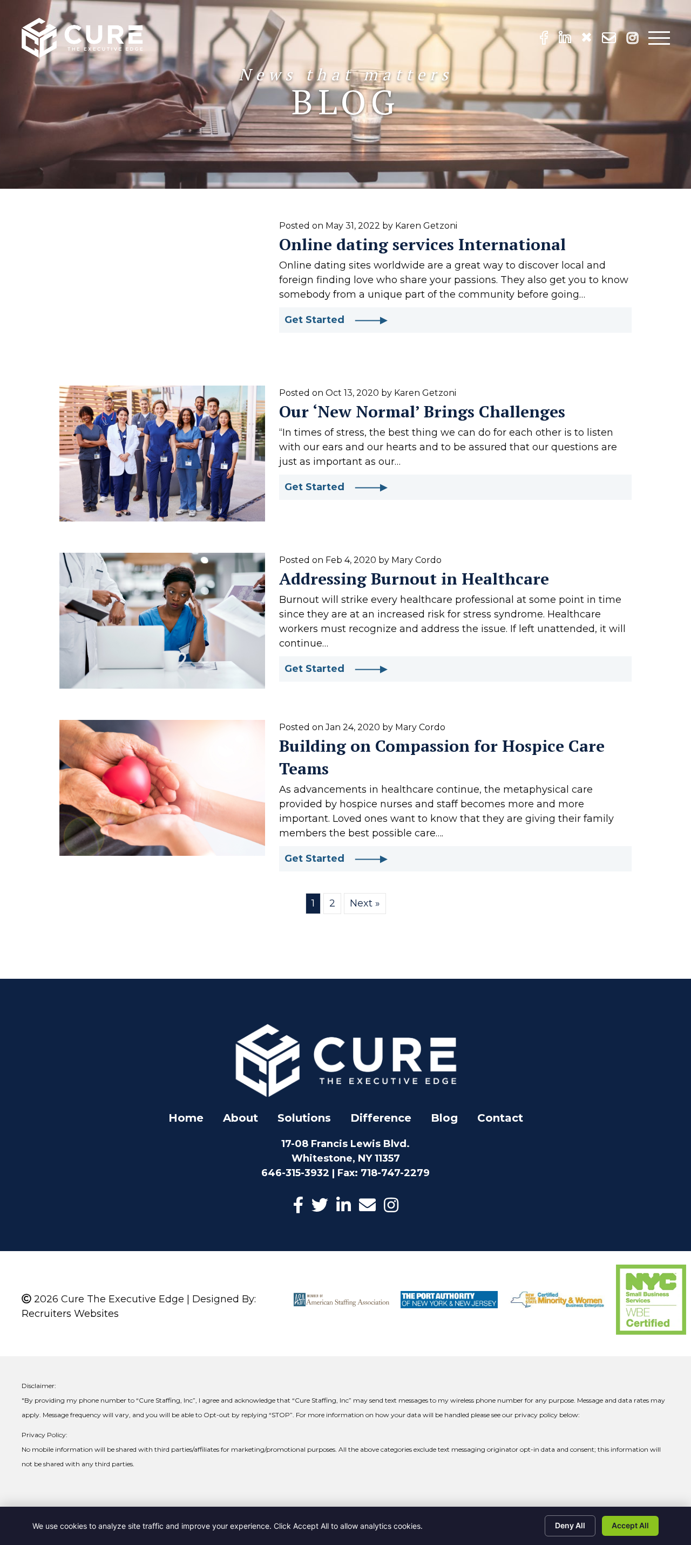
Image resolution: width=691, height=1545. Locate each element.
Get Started (319, 320)
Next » (365, 903)
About (240, 1117)
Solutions (304, 1117)
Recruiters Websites (70, 1314)
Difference (380, 1117)
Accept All (630, 1525)
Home (186, 1117)
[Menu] (659, 38)
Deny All (570, 1525)
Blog (444, 1117)
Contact (500, 1117)
